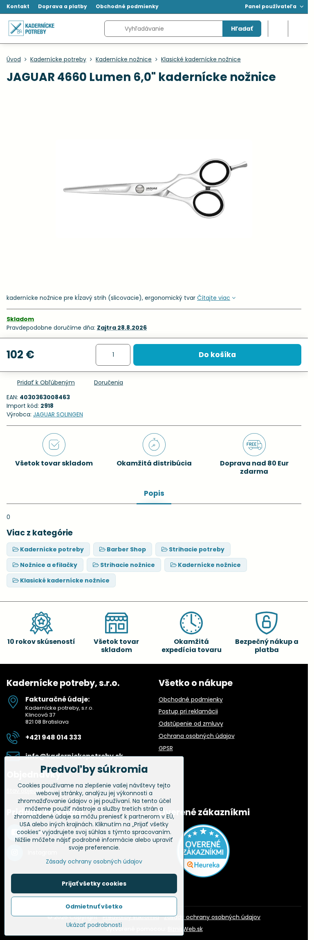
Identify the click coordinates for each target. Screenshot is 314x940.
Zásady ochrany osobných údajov (212, 917)
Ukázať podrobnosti (94, 925)
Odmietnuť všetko (94, 906)
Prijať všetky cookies (94, 883)
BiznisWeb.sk (185, 929)
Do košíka (217, 355)
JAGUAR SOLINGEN (58, 414)
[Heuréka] (203, 875)
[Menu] (298, 28)
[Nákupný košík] (278, 28)
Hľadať (242, 29)
